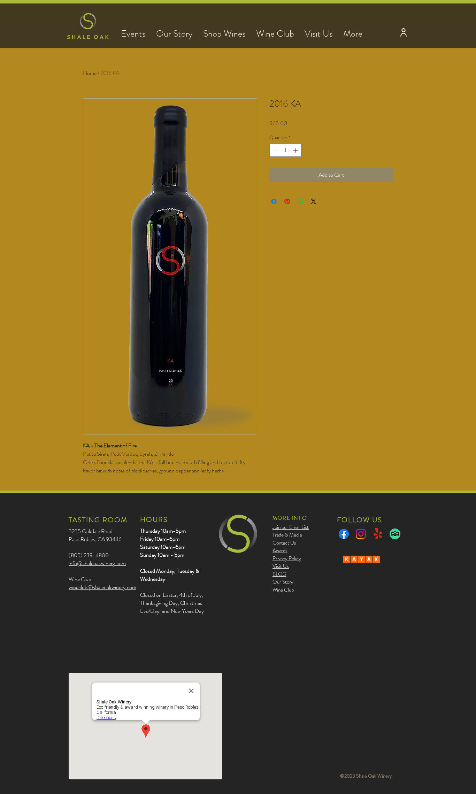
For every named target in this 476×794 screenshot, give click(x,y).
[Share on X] (313, 201)
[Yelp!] (378, 534)
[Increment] (296, 150)
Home (90, 73)
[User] (403, 32)
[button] (133, 32)
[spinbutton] (285, 150)
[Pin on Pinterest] (287, 201)
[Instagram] (361, 534)
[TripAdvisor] (395, 534)
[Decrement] (274, 150)
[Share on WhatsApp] (300, 201)
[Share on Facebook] (274, 201)
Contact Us (284, 543)
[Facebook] (344, 534)
